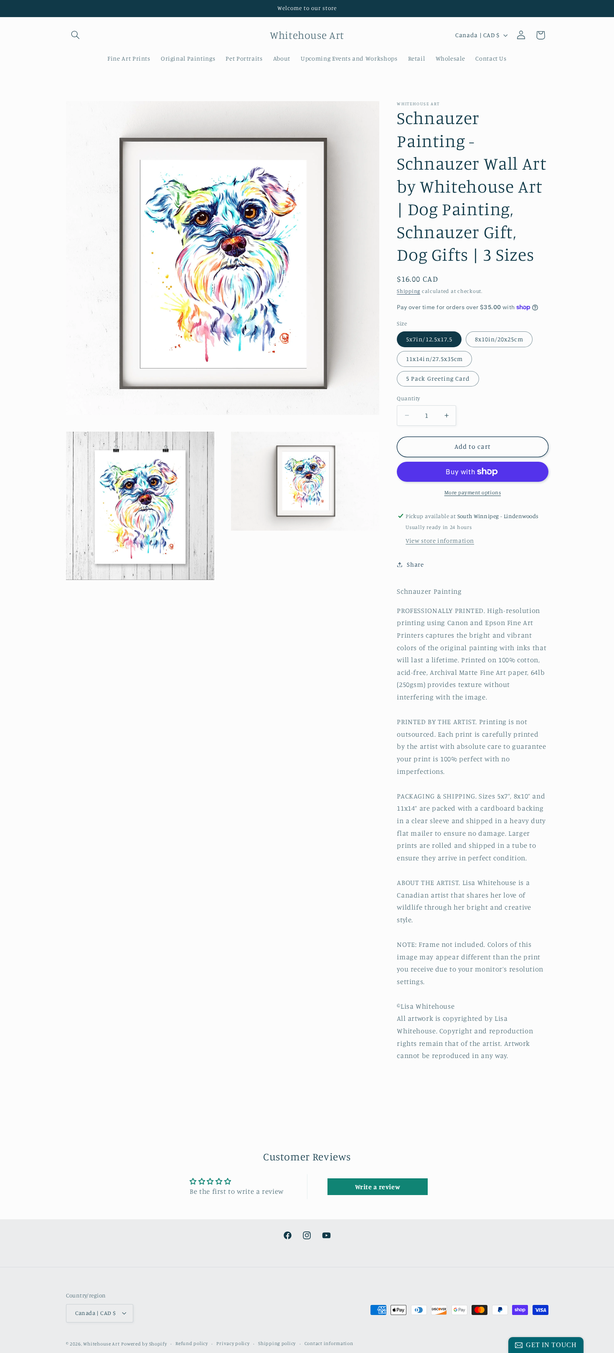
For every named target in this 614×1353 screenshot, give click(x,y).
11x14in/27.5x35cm (434, 358)
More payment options (472, 492)
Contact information (328, 1343)
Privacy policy (232, 1343)
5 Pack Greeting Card (438, 378)
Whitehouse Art (101, 1344)
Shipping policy (277, 1343)
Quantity (408, 398)
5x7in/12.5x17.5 (429, 338)
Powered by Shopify (144, 1344)
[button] (75, 35)
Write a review (378, 1187)
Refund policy (191, 1343)
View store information (440, 540)
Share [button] (415, 564)
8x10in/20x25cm (499, 338)
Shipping (408, 291)
